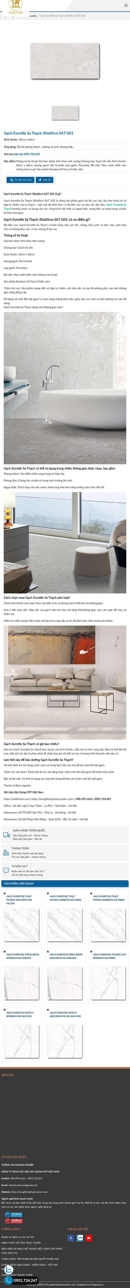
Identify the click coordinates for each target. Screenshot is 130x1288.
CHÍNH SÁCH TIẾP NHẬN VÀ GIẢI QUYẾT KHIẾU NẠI (30, 1259)
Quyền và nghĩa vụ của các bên (17, 1237)
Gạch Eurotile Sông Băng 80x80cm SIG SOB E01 (22, 956)
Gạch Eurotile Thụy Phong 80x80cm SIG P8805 (109, 898)
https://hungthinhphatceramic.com (29, 1192)
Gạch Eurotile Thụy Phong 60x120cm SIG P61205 (19, 900)
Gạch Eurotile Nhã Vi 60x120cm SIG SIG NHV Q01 (65, 1015)
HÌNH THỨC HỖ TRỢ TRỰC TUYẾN (21, 1243)
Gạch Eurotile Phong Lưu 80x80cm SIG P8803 (109, 956)
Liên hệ (46, 180)
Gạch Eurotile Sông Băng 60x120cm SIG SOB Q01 (66, 956)
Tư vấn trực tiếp (22, 180)
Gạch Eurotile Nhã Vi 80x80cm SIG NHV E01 (19, 1015)
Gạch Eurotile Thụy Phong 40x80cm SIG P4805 (65, 898)
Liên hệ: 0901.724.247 (27, 154)
